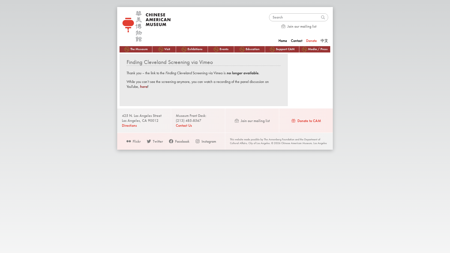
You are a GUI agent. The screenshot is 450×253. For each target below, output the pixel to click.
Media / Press (318, 49)
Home (282, 40)
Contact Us (184, 125)
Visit (167, 49)
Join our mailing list (301, 26)
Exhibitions (195, 49)
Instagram (208, 141)
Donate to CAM (308, 120)
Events (224, 49)
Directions (129, 125)
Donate (311, 40)
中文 (324, 40)
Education (252, 49)
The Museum (139, 49)
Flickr (136, 141)
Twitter (157, 141)
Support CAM (285, 49)
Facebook (181, 141)
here (143, 86)
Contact (296, 40)
